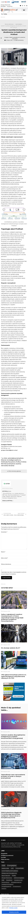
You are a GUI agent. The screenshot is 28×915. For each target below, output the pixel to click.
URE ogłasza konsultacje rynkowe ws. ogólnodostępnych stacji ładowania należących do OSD (13, 676)
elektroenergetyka (19, 878)
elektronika (5, 868)
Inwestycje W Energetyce (7, 884)
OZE (3, 865)
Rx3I (2, 463)
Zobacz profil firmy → (8, 500)
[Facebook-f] (22, 5)
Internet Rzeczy (5, 882)
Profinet (23, 462)
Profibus (18, 462)
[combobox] (14, 14)
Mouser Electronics (7, 878)
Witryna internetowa (6, 564)
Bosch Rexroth (6, 875)
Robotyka (4, 888)
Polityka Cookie (13, 908)
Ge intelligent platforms (14, 460)
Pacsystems (11, 462)
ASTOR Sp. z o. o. (6, 491)
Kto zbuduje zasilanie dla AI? (10, 648)
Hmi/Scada (4, 462)
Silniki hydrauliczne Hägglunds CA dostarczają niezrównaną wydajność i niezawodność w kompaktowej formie (11, 815)
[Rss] (26, 5)
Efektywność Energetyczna (9, 873)
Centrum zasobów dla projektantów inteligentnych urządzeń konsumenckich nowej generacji (13, 736)
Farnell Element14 (17, 886)
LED (12, 868)
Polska (14, 875)
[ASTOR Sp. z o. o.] (6, 484)
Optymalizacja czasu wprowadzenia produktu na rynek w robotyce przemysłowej (13, 776)
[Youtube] (20, 5)
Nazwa (3, 552)
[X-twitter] (24, 5)
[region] (14, 904)
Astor (5, 458)
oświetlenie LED (18, 880)
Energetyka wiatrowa (16, 882)
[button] (24, 10)
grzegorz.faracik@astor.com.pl (9, 450)
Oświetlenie (9, 880)
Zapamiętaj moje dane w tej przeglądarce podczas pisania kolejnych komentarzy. (13, 573)
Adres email (4, 558)
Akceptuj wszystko (14, 912)
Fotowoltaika (20, 868)
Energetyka (11, 865)
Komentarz (4, 532)
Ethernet (3, 460)
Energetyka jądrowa (6, 886)
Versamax (11, 465)
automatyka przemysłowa (15, 458)
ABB (3, 880)
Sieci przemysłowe (9, 463)
